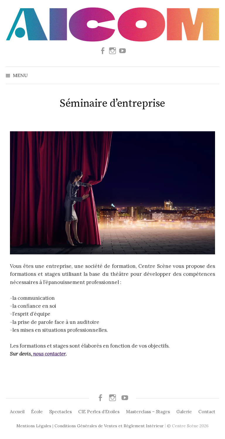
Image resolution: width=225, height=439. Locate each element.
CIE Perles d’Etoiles (99, 411)
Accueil (17, 411)
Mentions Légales (33, 425)
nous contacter (49, 353)
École (37, 411)
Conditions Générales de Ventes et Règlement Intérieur (109, 425)
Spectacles (60, 411)
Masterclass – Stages (148, 411)
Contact (206, 411)
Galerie (184, 411)
